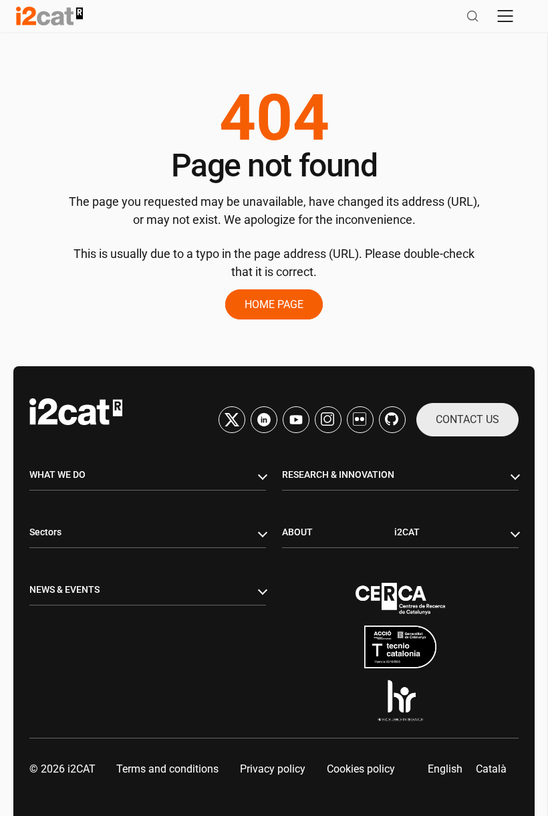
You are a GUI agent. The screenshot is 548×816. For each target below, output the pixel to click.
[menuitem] (445, 769)
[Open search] (472, 16)
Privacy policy (272, 769)
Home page (274, 304)
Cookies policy (361, 769)
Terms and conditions (167, 769)
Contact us (467, 419)
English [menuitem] (445, 769)
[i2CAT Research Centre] (49, 16)
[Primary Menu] (505, 16)
